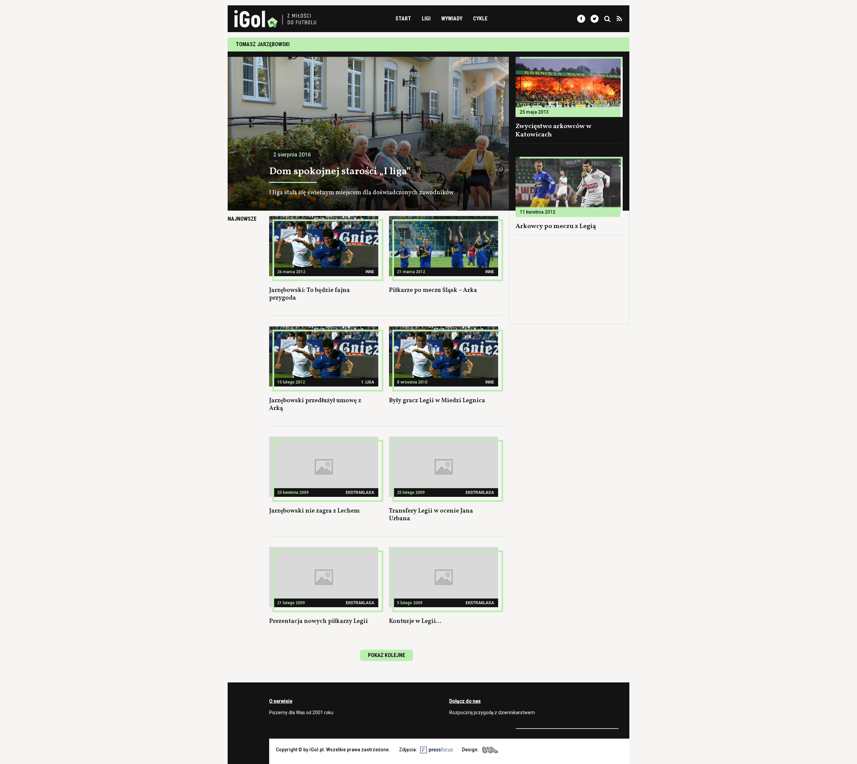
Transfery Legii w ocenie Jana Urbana (431, 515)
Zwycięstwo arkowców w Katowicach (554, 130)
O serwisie (280, 701)
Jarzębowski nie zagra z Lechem (314, 511)
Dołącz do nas (465, 701)
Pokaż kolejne (386, 655)
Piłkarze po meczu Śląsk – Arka (433, 290)
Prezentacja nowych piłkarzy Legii (318, 621)
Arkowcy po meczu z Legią (556, 226)
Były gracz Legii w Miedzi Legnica (437, 401)
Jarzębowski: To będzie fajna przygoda (309, 294)
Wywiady (451, 18)
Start (403, 18)
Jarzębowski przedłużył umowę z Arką (315, 405)
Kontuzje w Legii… (415, 621)
